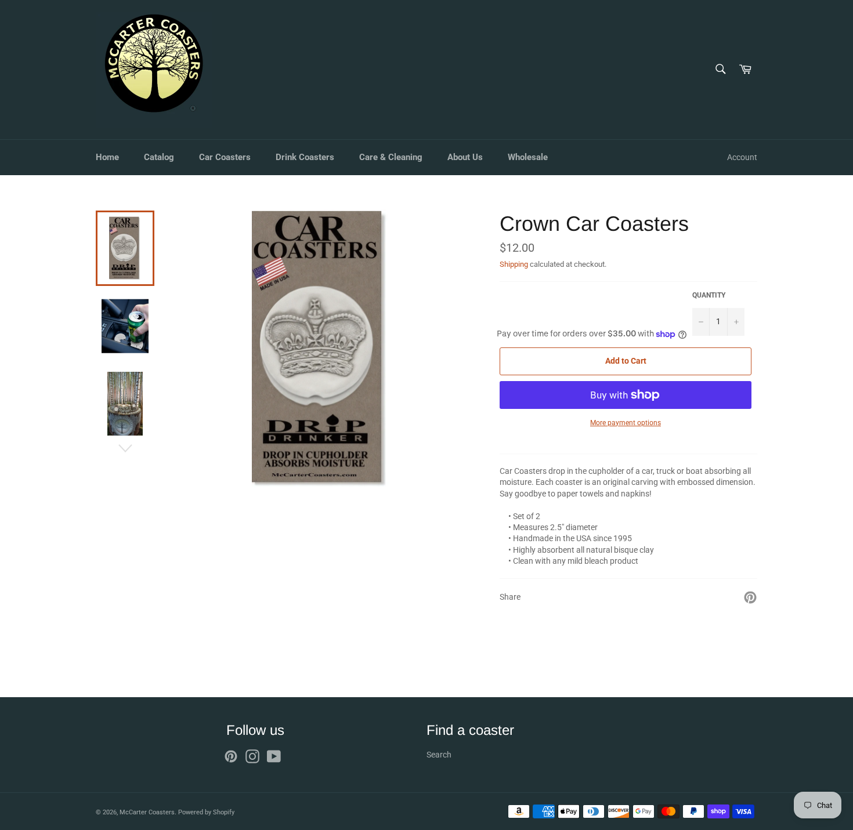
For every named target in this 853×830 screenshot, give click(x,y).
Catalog (159, 157)
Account (742, 157)
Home (107, 157)
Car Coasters (225, 157)
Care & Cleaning (390, 157)
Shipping (514, 264)
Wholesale (528, 157)
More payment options (625, 423)
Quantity (708, 295)
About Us (465, 157)
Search (438, 754)
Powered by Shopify (206, 812)
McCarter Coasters (147, 812)
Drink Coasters (305, 157)
